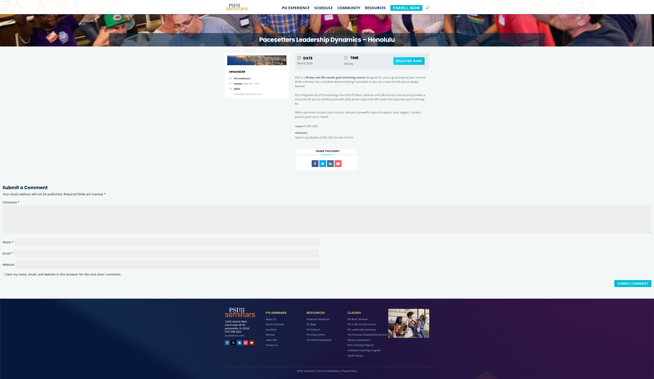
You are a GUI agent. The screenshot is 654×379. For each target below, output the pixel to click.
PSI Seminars (306, 371)
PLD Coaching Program (360, 345)
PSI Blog (311, 324)
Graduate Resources (318, 319)
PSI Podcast (313, 329)
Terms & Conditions (328, 371)
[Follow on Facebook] (227, 342)
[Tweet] (322, 163)
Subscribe (271, 340)
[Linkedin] (330, 163)
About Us (271, 319)
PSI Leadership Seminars (361, 329)
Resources (375, 8)
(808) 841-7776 (251, 83)
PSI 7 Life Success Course (361, 324)
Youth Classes (355, 355)
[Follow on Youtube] (251, 342)
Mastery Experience (358, 340)
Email (8, 253)
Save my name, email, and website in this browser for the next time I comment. (63, 274)
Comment (11, 202)
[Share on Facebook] (315, 163)
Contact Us (272, 345)
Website (8, 265)
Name (8, 242)
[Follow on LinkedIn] (239, 342)
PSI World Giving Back (319, 340)
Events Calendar (275, 324)
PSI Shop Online (316, 334)
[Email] (338, 163)
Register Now (409, 61)
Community (348, 8)
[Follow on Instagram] (245, 342)
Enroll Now (406, 7)
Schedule (323, 8)
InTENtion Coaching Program (363, 350)
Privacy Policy (349, 371)
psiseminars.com (234, 335)
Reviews (270, 334)
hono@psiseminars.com (248, 94)
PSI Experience (296, 8)
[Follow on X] (233, 342)
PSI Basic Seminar (357, 319)
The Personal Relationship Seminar (367, 334)
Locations (271, 329)
